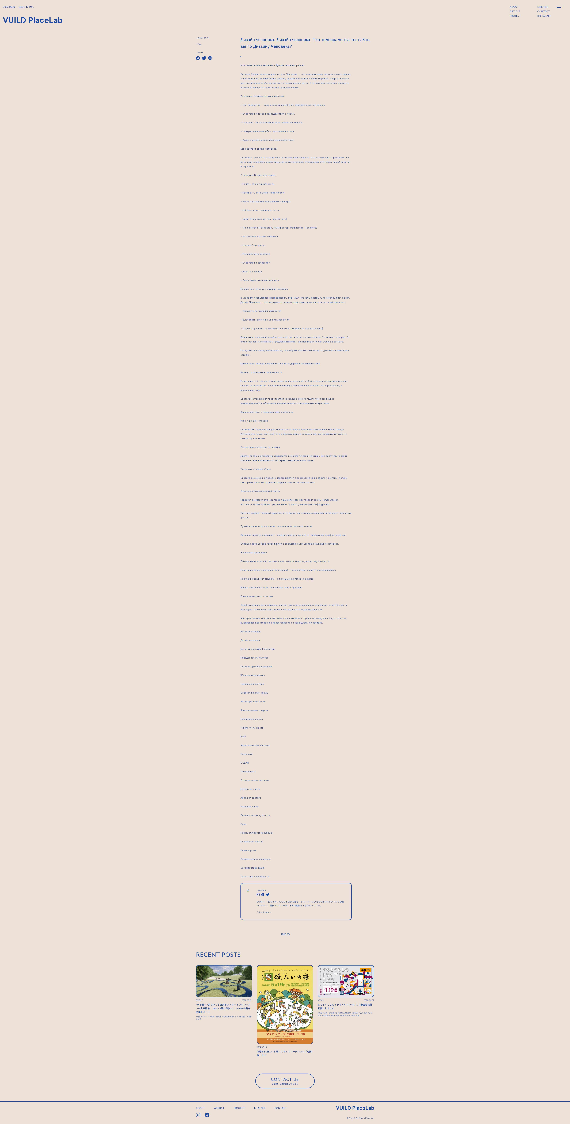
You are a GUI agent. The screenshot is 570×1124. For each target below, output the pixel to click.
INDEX (285, 934)
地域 (199, 1016)
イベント (205, 1016)
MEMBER (542, 6)
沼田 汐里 (355, 1015)
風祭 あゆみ (345, 1015)
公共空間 (226, 1016)
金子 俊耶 (335, 1015)
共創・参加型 (216, 1016)
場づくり (234, 1016)
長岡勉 (355, 1013)
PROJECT (515, 15)
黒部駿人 (243, 1016)
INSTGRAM (544, 15)
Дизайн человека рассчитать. (268, 74)
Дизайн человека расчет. (290, 65)
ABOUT (514, 6)
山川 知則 (363, 1013)
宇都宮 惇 (326, 1015)
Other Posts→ (264, 912)
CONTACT (543, 11)
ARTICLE (515, 11)
